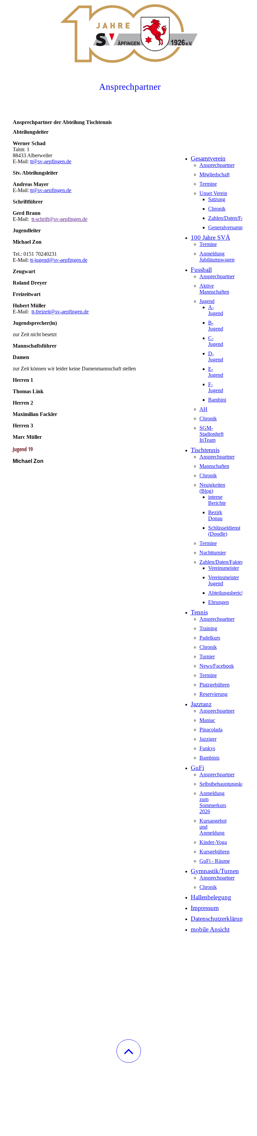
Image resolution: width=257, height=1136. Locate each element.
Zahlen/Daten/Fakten (230, 218)
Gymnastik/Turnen (215, 871)
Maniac (207, 720)
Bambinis (209, 758)
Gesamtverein (208, 158)
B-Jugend (215, 326)
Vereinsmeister (223, 568)
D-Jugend (215, 356)
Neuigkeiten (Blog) (212, 488)
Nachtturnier (212, 552)
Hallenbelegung (211, 897)
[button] (128, 1051)
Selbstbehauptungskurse (224, 784)
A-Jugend (215, 310)
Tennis (199, 612)
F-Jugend (215, 387)
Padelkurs (209, 638)
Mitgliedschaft (214, 174)
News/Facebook (216, 666)
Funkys (207, 748)
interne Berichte (217, 500)
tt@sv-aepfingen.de (50, 161)
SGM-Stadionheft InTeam (211, 434)
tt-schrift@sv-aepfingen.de (59, 219)
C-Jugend (215, 341)
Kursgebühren (214, 851)
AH (203, 409)
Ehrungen (218, 602)
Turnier (207, 656)
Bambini (217, 400)
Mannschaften (214, 466)
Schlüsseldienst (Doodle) (224, 531)
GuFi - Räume (214, 861)
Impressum (205, 907)
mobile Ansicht (210, 929)
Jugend (207, 301)
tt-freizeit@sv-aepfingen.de (60, 311)
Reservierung (213, 694)
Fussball (201, 269)
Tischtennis (205, 450)
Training (208, 628)
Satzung (216, 199)
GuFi (197, 767)
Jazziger (208, 739)
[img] (128, 33)
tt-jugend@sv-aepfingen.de (58, 260)
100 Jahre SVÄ (210, 237)
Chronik (217, 209)
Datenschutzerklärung (218, 918)
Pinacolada (211, 729)
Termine (208, 184)
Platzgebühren (214, 684)
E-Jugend (215, 372)
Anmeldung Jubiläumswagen (217, 256)
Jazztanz (201, 704)
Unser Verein (213, 193)
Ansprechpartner (217, 165)
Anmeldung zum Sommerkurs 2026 (212, 802)
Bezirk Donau (215, 515)
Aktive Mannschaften (214, 289)
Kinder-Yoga (213, 842)
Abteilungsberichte (228, 593)
